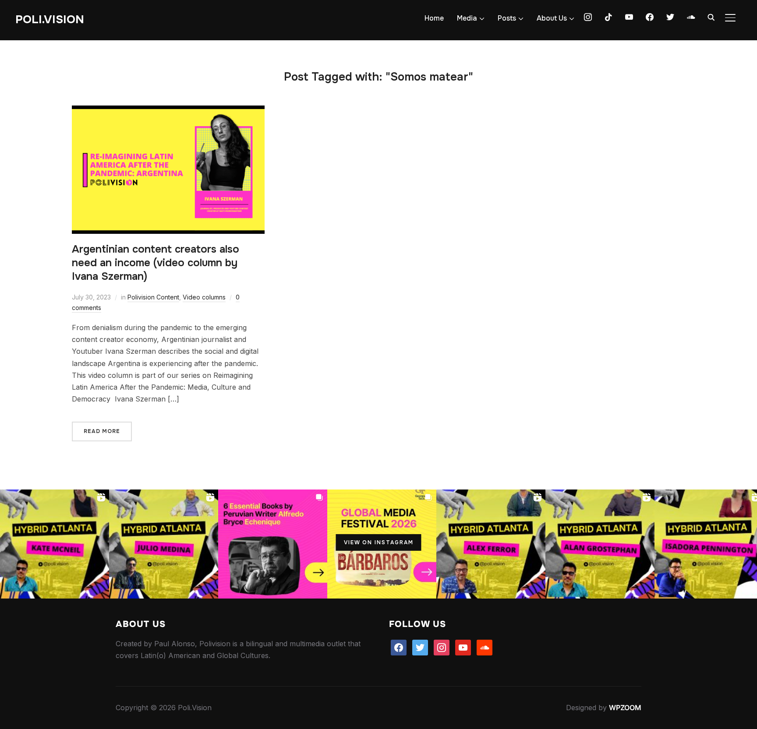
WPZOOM (625, 707)
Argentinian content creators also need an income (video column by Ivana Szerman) (155, 263)
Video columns (204, 297)
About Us (552, 18)
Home (434, 18)
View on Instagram (379, 542)
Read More (102, 431)
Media (467, 18)
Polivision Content (153, 297)
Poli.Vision (49, 19)
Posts (507, 18)
